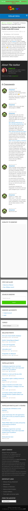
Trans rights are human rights (11, 494)
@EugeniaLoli (15, 76)
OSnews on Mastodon (9, 486)
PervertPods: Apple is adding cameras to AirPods (13, 379)
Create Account (7, 313)
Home (4, 23)
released (14, 41)
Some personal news (7, 437)
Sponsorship (6, 484)
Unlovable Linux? (6, 349)
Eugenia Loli (11, 68)
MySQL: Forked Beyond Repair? (10, 340)
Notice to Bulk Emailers (9, 489)
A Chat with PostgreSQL (8, 344)
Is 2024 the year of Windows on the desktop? (11, 409)
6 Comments (16, 34)
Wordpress (16, 461)
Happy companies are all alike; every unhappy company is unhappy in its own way (13, 386)
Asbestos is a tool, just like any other (12, 374)
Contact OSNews (7, 491)
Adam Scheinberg (21, 459)
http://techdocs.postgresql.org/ (16, 124)
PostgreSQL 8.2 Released (9, 353)
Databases (9, 23)
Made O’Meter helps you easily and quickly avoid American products (13, 423)
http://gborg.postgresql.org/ (15, 122)
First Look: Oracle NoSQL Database (11, 335)
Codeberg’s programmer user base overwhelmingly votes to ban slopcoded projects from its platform (13, 367)
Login (4, 315)
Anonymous (12, 89)
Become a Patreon (8, 285)
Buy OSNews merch (8, 287)
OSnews (9, 507)
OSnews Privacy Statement (9, 452)
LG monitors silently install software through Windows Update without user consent (12, 394)
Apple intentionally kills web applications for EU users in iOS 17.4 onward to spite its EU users (13, 416)
